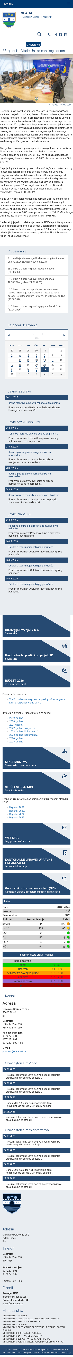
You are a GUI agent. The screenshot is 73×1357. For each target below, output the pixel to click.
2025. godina (16, 741)
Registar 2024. (17, 814)
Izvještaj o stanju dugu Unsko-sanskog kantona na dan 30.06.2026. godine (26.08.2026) (36, 260)
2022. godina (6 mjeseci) (22, 728)
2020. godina (16, 721)
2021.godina (16, 724)
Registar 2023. (17, 810)
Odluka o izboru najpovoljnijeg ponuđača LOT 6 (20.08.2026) (34, 308)
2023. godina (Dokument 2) (23, 735)
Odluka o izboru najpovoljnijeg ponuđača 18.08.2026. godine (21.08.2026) (31, 281)
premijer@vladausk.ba (14, 1051)
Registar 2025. (17, 817)
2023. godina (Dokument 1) (23, 731)
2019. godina (16, 718)
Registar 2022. (17, 807)
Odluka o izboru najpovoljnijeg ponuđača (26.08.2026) (31, 270)
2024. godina (16, 738)
